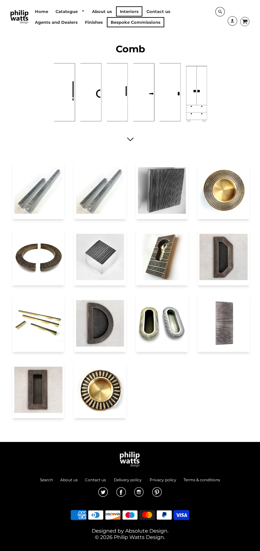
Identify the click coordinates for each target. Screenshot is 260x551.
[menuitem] (41, 11)
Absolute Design (146, 531)
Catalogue (67, 11)
